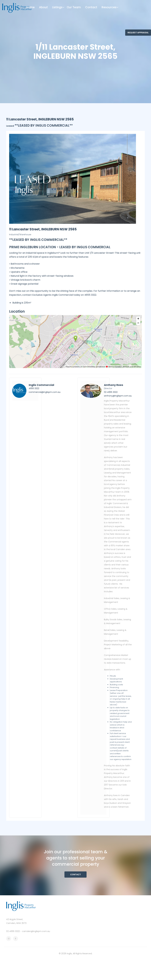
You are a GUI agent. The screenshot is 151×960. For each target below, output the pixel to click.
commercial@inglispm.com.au (44, 392)
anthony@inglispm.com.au (118, 395)
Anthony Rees (113, 385)
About (43, 7)
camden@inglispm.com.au (36, 931)
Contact (91, 7)
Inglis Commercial (41, 385)
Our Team (74, 7)
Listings (57, 7)
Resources (109, 7)
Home (30, 7)
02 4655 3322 (111, 392)
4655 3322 (34, 388)
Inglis (69, 953)
